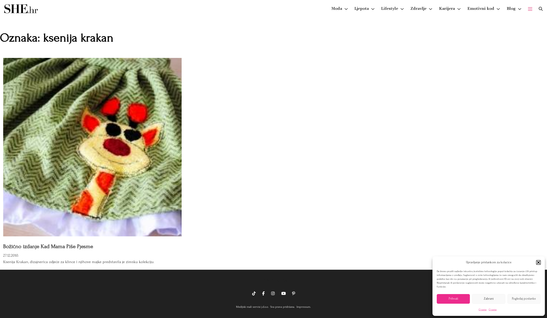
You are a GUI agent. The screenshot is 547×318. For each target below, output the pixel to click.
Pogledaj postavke (524, 298)
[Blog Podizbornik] (520, 9)
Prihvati (453, 298)
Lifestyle (389, 8)
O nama (483, 309)
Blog (511, 8)
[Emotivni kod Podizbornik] (498, 9)
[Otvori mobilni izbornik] (530, 9)
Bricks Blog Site (273, 280)
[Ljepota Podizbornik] (373, 9)
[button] (538, 262)
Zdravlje (418, 8)
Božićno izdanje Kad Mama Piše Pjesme (48, 246)
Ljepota (361, 8)
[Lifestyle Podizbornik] (402, 9)
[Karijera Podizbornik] (459, 9)
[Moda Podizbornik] (346, 9)
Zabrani (489, 298)
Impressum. (303, 306)
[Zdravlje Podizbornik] (430, 9)
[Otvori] (541, 9)
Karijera (447, 8)
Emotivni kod (480, 8)
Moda (336, 8)
